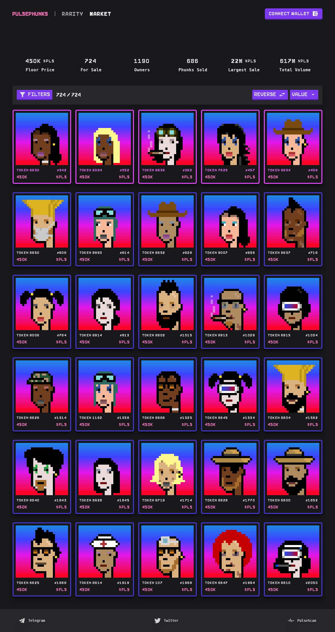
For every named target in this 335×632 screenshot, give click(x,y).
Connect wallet (289, 13)
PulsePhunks (30, 14)
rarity (73, 14)
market (101, 14)
